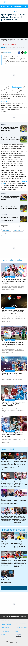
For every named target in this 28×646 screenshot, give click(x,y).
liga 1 (3, 234)
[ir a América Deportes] (5, 2)
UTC (23, 226)
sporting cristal (14, 226)
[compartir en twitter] (22, 52)
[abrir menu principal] (1, 2)
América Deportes (7, 52)
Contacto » (3, 634)
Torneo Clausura (18, 230)
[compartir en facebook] (19, 52)
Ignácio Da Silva (6, 230)
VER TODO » (14, 588)
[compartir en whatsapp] (25, 52)
